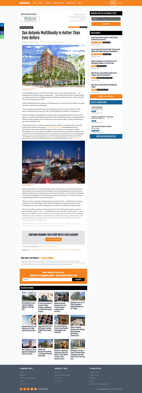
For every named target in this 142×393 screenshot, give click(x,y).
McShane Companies (46, 42)
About (80, 3)
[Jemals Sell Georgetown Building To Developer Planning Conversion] (45, 349)
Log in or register (53, 239)
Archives (58, 372)
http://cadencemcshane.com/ (78, 17)
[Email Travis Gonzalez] (63, 42)
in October (75, 138)
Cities (35, 3)
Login (119, 3)
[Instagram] (32, 389)
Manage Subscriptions (62, 375)
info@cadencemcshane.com (78, 21)
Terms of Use (94, 375)
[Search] (107, 3)
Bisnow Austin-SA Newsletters (103, 13)
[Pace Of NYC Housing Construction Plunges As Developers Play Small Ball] (61, 326)
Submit (78, 280)
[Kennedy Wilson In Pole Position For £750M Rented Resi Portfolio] (29, 326)
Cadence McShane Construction (51, 250)
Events (41, 3)
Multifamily (84, 27)
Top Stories (59, 381)
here (59, 229)
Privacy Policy (95, 372)
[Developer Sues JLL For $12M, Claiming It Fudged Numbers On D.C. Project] (78, 302)
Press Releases (58, 3)
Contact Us (23, 384)
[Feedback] (35, 389)
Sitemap (92, 378)
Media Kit (23, 375)
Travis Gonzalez (57, 42)
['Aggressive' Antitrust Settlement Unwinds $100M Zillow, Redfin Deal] (45, 326)
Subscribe (58, 378)
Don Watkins (64, 250)
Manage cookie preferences (99, 384)
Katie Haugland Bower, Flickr (29, 184)
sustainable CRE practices (53, 127)
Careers (48, 3)
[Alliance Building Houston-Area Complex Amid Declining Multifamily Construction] (78, 326)
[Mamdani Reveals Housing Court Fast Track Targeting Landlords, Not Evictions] (61, 302)
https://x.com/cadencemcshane (77, 16)
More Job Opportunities (106, 136)
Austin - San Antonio (74, 27)
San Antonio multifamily (75, 250)
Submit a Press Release (28, 378)
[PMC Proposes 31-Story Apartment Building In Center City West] (29, 349)
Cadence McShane (36, 250)
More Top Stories (106, 96)
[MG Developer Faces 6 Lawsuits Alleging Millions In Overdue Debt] (29, 302)
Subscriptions (71, 3)
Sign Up (113, 3)
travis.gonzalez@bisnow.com (48, 246)
